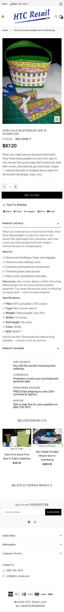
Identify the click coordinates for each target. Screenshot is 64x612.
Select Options (47, 446)
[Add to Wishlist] (28, 432)
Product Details (12, 223)
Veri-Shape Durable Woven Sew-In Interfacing (47, 455)
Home (5, 30)
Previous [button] (3, 445)
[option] (16, 449)
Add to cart (17, 449)
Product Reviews (13, 348)
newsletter (31, 504)
